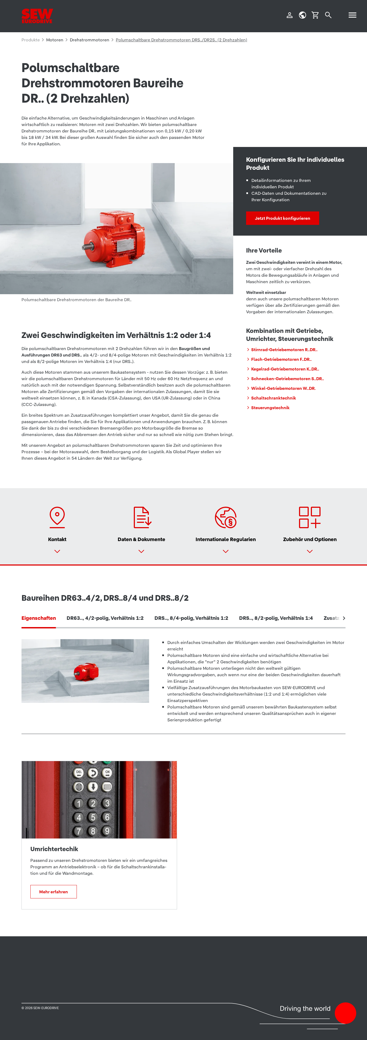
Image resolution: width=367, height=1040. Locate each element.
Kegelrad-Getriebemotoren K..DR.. (285, 369)
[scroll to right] (344, 618)
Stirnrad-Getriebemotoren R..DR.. (284, 349)
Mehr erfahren (53, 891)
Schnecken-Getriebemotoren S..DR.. (287, 378)
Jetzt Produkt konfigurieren (282, 218)
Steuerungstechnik (270, 407)
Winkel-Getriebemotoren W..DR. (283, 388)
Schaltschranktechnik (273, 398)
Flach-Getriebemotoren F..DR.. (281, 359)
